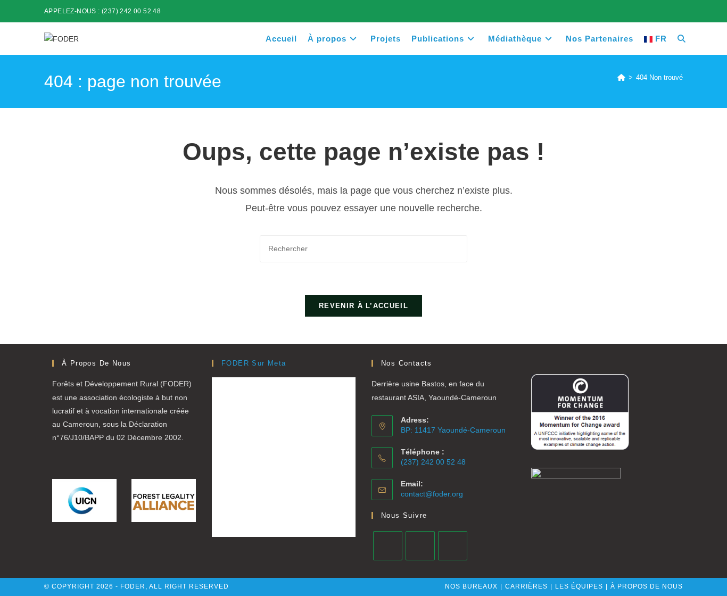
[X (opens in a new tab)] (631, 11)
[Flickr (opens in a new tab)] (668, 11)
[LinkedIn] (420, 545)
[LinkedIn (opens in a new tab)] (655, 11)
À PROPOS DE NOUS (646, 586)
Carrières (526, 586)
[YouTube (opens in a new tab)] (678, 11)
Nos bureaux (471, 586)
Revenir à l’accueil (363, 306)
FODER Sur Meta (253, 363)
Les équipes (579, 586)
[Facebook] (387, 545)
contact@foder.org (432, 494)
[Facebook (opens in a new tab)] (643, 11)
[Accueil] (621, 77)
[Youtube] (452, 545)
